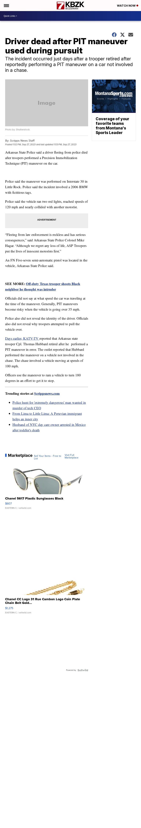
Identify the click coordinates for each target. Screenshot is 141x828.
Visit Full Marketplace (71, 456)
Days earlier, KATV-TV (22, 338)
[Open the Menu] (6, 5)
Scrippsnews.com (47, 393)
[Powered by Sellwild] (82, 670)
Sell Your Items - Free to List (47, 457)
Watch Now (126, 5)
